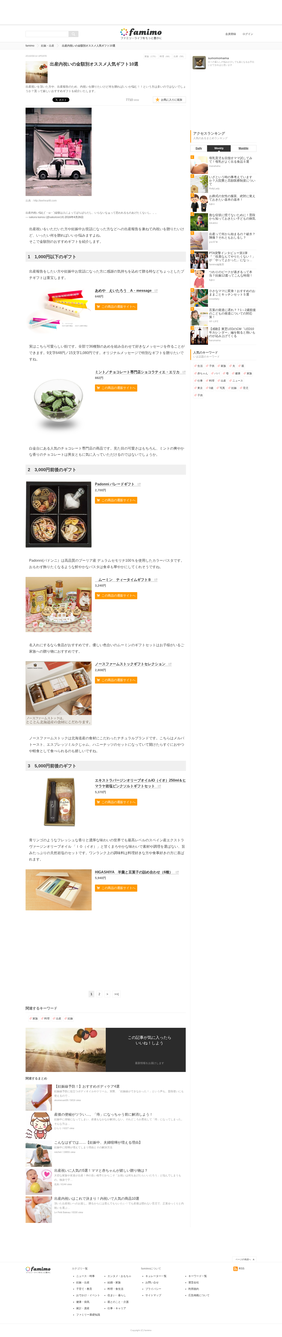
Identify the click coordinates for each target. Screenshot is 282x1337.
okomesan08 (61, 1100)
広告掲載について (199, 1295)
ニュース (237, 380)
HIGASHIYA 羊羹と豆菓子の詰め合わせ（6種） (134, 872)
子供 (211, 365)
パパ (217, 373)
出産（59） (179, 56)
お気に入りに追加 (171, 99)
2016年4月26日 (74, 217)
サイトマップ (153, 1295)
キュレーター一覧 (156, 1276)
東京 (200, 388)
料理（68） (165, 56)
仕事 (200, 380)
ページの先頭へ (243, 1259)
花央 (56, 1184)
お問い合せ (152, 1282)
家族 (35, 1018)
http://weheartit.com (45, 200)
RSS (241, 1268)
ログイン (248, 34)
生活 (200, 365)
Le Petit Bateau (62, 1212)
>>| (116, 994)
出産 (58, 1018)
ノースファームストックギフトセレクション (130, 664)
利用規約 (193, 1288)
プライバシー (153, 1288)
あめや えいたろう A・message (123, 290)
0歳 (211, 388)
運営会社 (193, 1282)
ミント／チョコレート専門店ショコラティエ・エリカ (137, 372)
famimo (30, 45)
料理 (47, 1018)
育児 (245, 388)
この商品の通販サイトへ (118, 306)
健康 (237, 373)
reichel (57, 1152)
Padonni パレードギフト (115, 484)
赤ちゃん (202, 373)
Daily (199, 148)
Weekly (219, 148)
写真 (222, 388)
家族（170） (151, 56)
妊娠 (70, 1018)
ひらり (57, 1128)
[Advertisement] (141, 12)
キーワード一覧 (197, 1276)
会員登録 (230, 34)
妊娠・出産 (47, 45)
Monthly (244, 148)
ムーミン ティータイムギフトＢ (123, 580)
